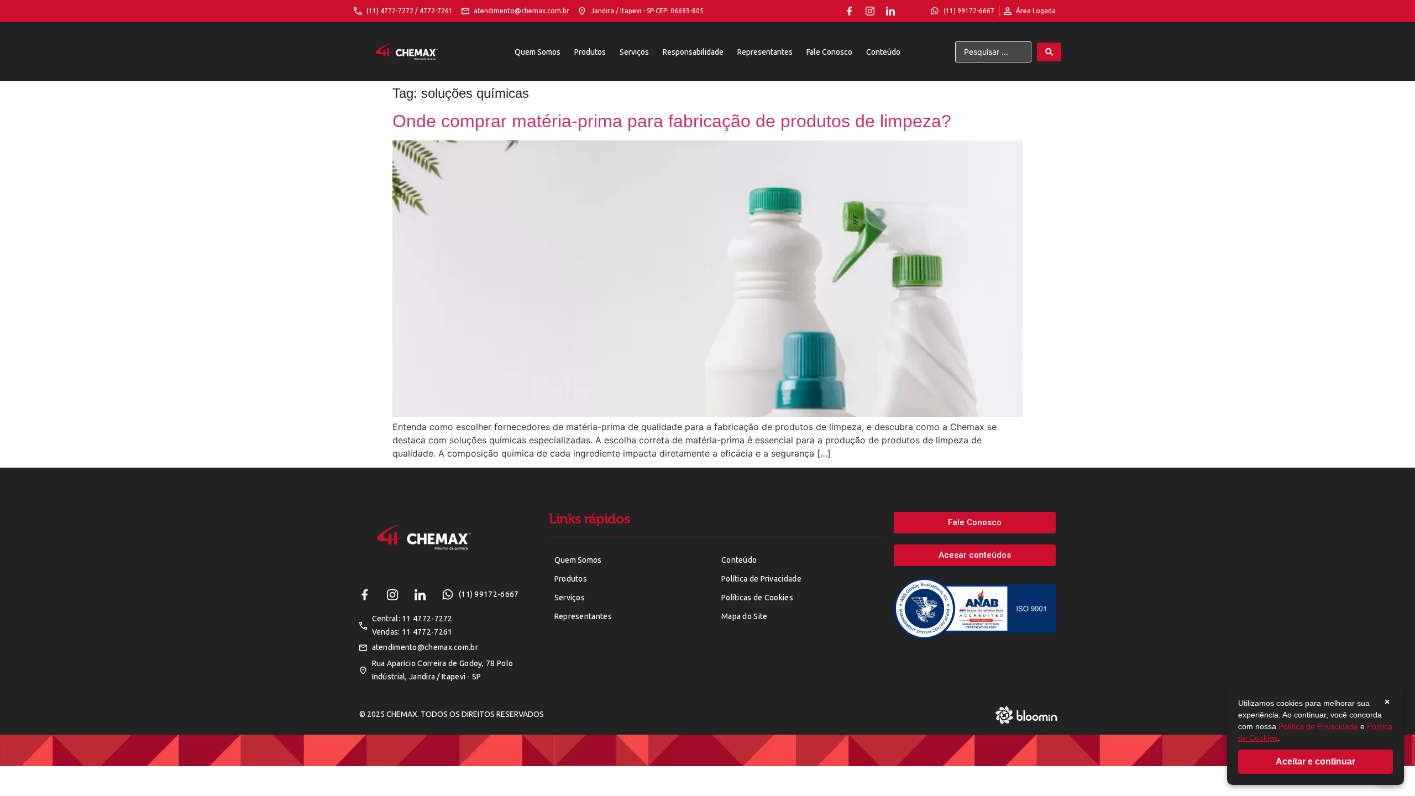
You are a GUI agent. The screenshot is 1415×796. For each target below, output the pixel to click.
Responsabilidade (693, 52)
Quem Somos (537, 52)
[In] (890, 11)
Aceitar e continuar (1315, 761)
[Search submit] (1049, 52)
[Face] (849, 11)
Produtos (590, 52)
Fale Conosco (829, 52)
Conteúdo (883, 52)
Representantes (765, 52)
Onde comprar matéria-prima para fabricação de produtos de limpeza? (671, 121)
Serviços (634, 52)
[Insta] (870, 11)
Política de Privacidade (1318, 726)
